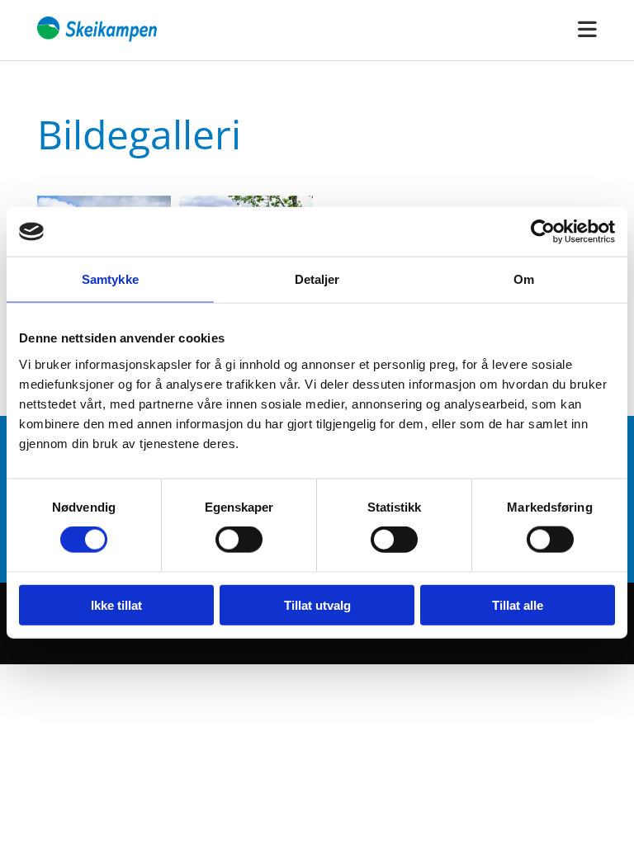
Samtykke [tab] (110, 279)
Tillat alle (517, 604)
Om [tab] (523, 279)
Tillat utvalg (317, 604)
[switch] (239, 539)
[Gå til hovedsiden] (97, 30)
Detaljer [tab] (317, 279)
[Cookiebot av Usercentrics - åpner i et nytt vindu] (543, 232)
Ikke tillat (116, 604)
